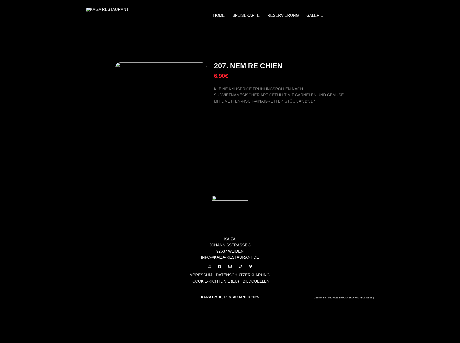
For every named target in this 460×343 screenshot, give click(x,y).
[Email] (230, 266)
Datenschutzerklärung (243, 275)
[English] (335, 9)
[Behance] (250, 266)
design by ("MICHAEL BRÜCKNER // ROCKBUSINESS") (344, 297)
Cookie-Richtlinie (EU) (215, 281)
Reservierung (283, 15)
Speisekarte (246, 15)
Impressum (200, 275)
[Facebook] (219, 266)
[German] (341, 9)
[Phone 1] (240, 266)
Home (219, 15)
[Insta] (209, 266)
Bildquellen (256, 281)
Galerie (314, 15)
